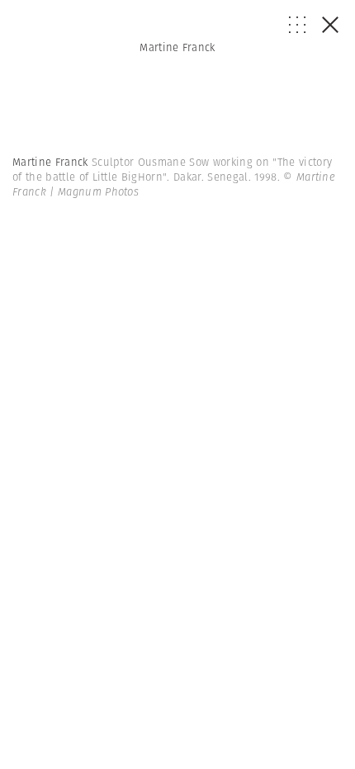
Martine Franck (177, 47)
